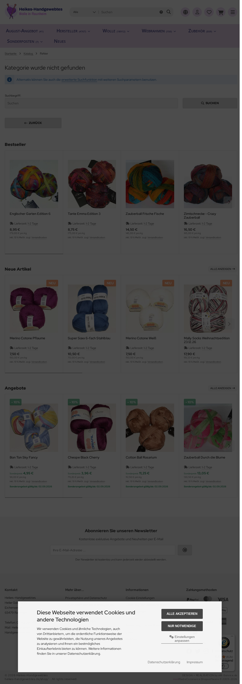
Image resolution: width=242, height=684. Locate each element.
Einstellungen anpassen (184, 638)
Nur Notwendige (182, 626)
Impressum (195, 662)
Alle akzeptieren (182, 614)
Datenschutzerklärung (164, 662)
